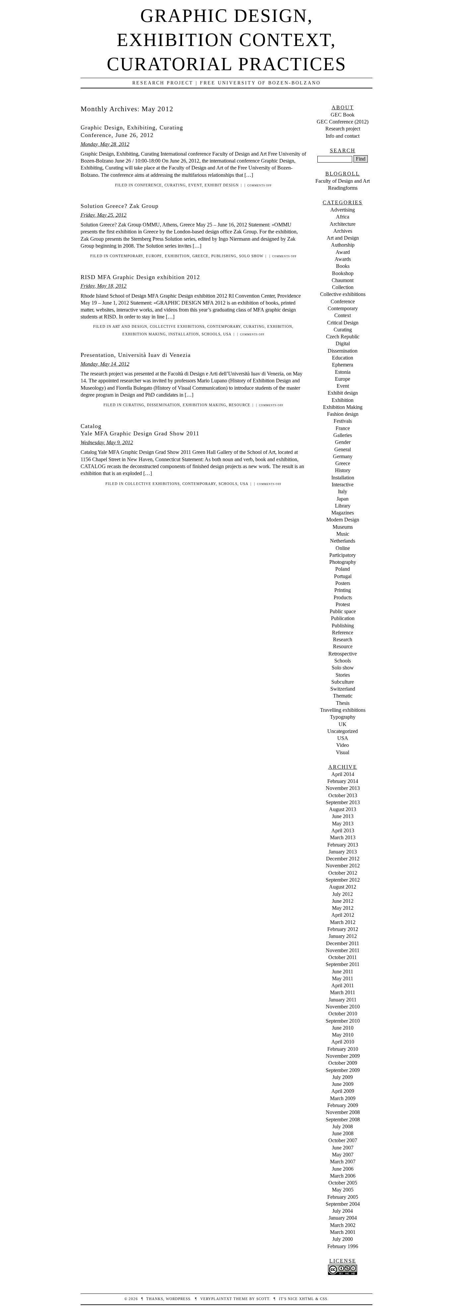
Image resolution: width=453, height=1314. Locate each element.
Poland (342, 569)
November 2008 (343, 1112)
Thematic (343, 696)
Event (195, 185)
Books (343, 266)
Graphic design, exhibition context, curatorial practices (227, 39)
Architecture (343, 224)
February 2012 (342, 929)
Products (343, 597)
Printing (342, 590)
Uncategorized (342, 731)
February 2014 (342, 781)
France (343, 428)
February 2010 (342, 1049)
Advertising (342, 210)
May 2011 (342, 978)
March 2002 (343, 1225)
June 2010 (343, 1028)
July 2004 (342, 1211)
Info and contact (342, 136)
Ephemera (342, 364)
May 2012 (343, 908)
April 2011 (342, 985)
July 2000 (342, 1239)
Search (343, 150)
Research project (342, 128)
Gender (343, 442)
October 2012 (342, 873)
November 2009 (343, 1056)
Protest (343, 604)
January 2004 (343, 1218)
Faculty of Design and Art (342, 181)
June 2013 (343, 816)
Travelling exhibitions (342, 710)
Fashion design (342, 414)
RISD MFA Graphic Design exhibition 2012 (140, 277)
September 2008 (343, 1119)
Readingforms (342, 188)
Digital (343, 343)
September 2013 (343, 802)
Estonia (343, 372)
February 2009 (342, 1105)
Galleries (342, 435)
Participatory (342, 555)
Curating (175, 185)
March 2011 (342, 992)
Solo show (251, 256)
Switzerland (342, 689)
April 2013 (342, 830)
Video (342, 745)
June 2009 (343, 1084)
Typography (343, 717)
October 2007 (342, 1140)
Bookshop (343, 273)
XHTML (306, 1299)
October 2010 (342, 1013)
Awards (343, 259)
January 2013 (343, 851)
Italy (342, 491)
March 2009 (343, 1098)
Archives (342, 231)
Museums (343, 527)
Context (342, 315)
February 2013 (342, 845)
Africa (342, 216)
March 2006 (343, 1176)
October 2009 (342, 1063)
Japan (343, 499)
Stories (343, 675)
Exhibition (177, 256)
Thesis (343, 703)
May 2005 (343, 1189)
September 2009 (343, 1070)
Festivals (343, 421)
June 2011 (342, 971)
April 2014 (342, 774)
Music (342, 534)
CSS (323, 1299)
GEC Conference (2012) (342, 121)
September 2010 (343, 1021)
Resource (239, 405)
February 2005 (342, 1197)
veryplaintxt (216, 1299)
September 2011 (342, 964)
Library (343, 506)
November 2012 (343, 865)
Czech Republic (342, 336)
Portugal (343, 576)
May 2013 (343, 823)
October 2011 (342, 957)
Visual (342, 752)
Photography (342, 562)
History (343, 470)
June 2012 (343, 901)
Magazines (342, 512)
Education (342, 358)
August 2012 (342, 887)
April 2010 (342, 1042)
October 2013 (342, 795)
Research (342, 639)
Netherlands (342, 541)
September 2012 (343, 880)
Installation (183, 334)
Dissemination (163, 405)
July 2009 (342, 1077)
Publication (343, 618)
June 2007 (343, 1147)
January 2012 (343, 936)
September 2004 (343, 1204)
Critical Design (342, 322)
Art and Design (129, 326)
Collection (343, 287)
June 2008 (343, 1133)
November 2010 (343, 1006)
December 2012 (342, 858)
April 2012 (342, 915)
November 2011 (342, 950)
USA (227, 334)
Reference (342, 632)
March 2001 (343, 1232)
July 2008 (342, 1126)
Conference (148, 185)
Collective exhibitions (177, 326)
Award (343, 252)
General (342, 449)
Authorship (343, 245)
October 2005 (342, 1183)
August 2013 (342, 809)
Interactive (343, 484)
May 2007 (343, 1154)
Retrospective (342, 654)
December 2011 (342, 943)
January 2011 (342, 999)
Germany (343, 456)
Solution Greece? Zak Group (120, 206)
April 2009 (342, 1091)
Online (343, 548)
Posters (342, 583)
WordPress (178, 1299)
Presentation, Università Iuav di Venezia (136, 355)
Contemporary (126, 256)
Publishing (223, 256)
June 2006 (343, 1169)
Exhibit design (222, 185)
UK (343, 724)
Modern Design (342, 519)
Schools (211, 334)
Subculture (342, 682)
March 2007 (343, 1161)
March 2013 (343, 837)
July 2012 (342, 894)
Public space (343, 611)
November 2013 (343, 788)
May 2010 (343, 1035)
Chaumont (343, 280)
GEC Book (343, 115)
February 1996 (342, 1246)
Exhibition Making (144, 334)
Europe (154, 256)
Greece (200, 256)
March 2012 (343, 922)
